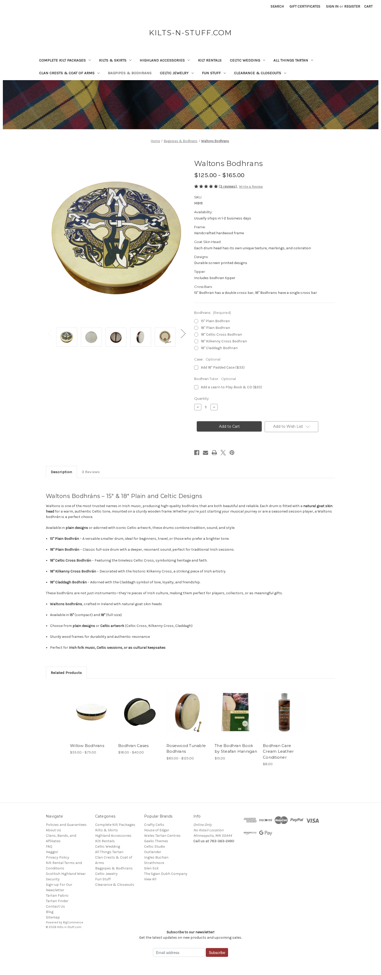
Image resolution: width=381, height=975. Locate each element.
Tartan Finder (57, 901)
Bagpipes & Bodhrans (130, 73)
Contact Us (55, 906)
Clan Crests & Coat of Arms (67, 73)
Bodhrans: (212, 312)
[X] (223, 452)
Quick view (87, 708)
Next (183, 333)
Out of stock (139, 717)
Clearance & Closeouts (257, 73)
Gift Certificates (305, 6)
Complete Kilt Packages (62, 60)
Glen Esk (151, 868)
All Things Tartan (290, 60)
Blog (49, 912)
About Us (53, 830)
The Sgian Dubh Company (165, 874)
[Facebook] (196, 452)
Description (61, 471)
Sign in (332, 6)
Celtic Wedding (245, 60)
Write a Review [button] (251, 186)
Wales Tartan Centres (162, 835)
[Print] (214, 452)
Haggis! (52, 852)
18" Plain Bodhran (215, 328)
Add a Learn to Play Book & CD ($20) (231, 387)
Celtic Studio (154, 846)
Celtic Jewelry (174, 73)
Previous (50, 333)
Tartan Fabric (57, 895)
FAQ (49, 846)
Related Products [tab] (66, 672)
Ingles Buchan (156, 857)
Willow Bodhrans (87, 745)
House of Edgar (156, 830)
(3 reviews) (228, 186)
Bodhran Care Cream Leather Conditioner (278, 751)
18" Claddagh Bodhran (219, 348)
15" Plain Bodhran (215, 321)
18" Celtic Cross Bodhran (221, 334)
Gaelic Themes (156, 841)
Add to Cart (236, 717)
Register (352, 6)
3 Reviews (91, 471)
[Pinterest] (232, 452)
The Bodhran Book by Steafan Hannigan (236, 748)
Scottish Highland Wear (66, 874)
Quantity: (201, 398)
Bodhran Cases (133, 745)
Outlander (152, 852)
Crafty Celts (154, 824)
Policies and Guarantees (66, 824)
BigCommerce (73, 922)
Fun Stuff (211, 73)
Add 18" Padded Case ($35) (223, 367)
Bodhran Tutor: (215, 379)
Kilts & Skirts (112, 60)
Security (53, 879)
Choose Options (91, 717)
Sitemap (53, 917)
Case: (207, 359)
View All (150, 879)
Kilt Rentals (210, 60)
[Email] (205, 452)
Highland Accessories (162, 60)
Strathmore (154, 863)
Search (277, 6)
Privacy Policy (57, 857)
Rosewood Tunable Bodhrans (186, 748)
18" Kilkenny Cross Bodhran (224, 341)
